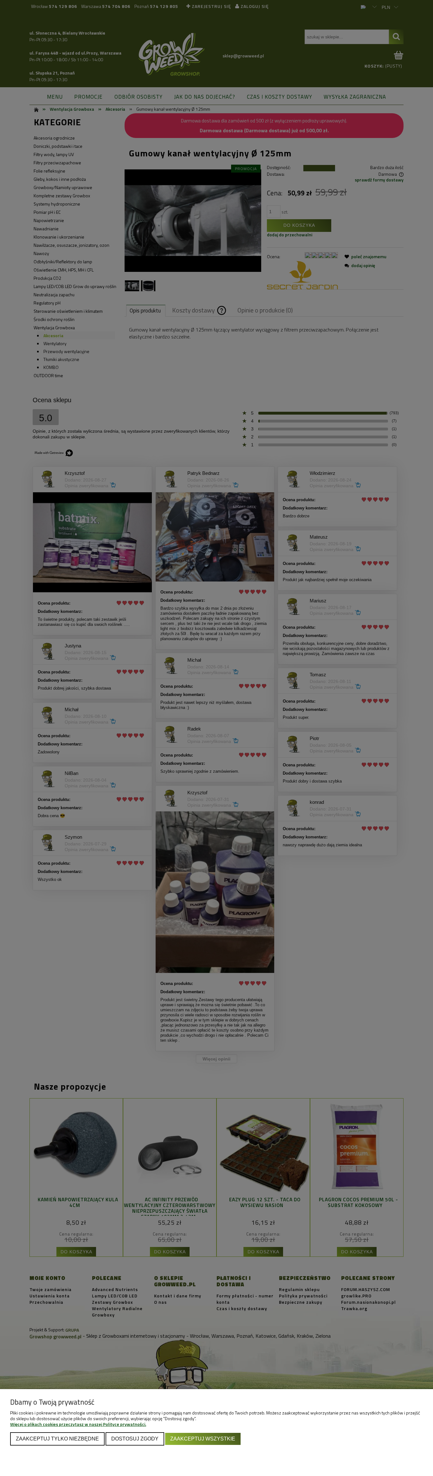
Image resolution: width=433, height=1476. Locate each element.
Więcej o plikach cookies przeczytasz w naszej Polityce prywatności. (78, 1424)
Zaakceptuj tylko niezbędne (57, 1438)
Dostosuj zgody (134, 1438)
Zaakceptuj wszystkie (202, 1438)
